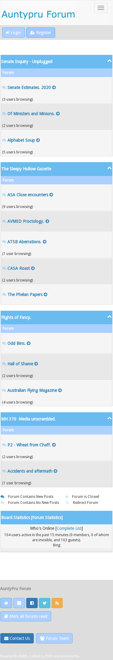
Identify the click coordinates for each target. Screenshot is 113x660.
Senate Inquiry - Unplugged (26, 61)
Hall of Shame (20, 363)
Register (43, 32)
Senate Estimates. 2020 (29, 87)
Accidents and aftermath (30, 471)
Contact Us (19, 638)
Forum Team (57, 638)
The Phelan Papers (25, 294)
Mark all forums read (27, 616)
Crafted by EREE (41, 656)
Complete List (69, 528)
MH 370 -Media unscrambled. (28, 418)
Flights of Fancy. (16, 317)
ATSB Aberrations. (25, 241)
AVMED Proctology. (26, 221)
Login (15, 32)
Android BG (70, 656)
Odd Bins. (17, 343)
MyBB (23, 656)
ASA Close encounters (28, 194)
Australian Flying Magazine (32, 390)
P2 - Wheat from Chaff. (29, 444)
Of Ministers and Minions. (31, 113)
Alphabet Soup (21, 140)
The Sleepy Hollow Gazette (26, 168)
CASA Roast (19, 268)
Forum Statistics (46, 517)
